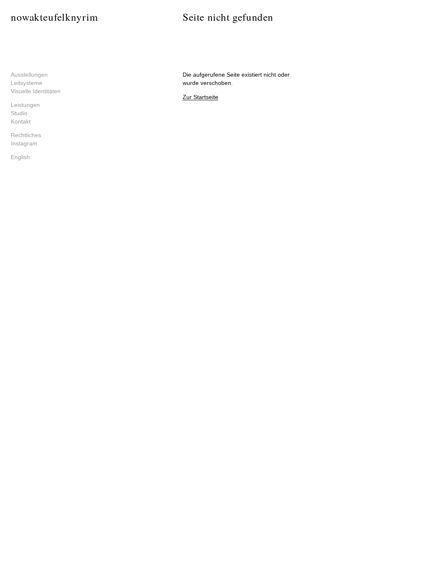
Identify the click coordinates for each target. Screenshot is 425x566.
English (20, 157)
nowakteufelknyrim (54, 17)
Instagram (24, 143)
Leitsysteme (26, 83)
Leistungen (25, 105)
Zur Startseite (200, 97)
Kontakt (21, 121)
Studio (19, 113)
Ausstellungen (29, 74)
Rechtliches (26, 135)
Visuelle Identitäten (36, 91)
